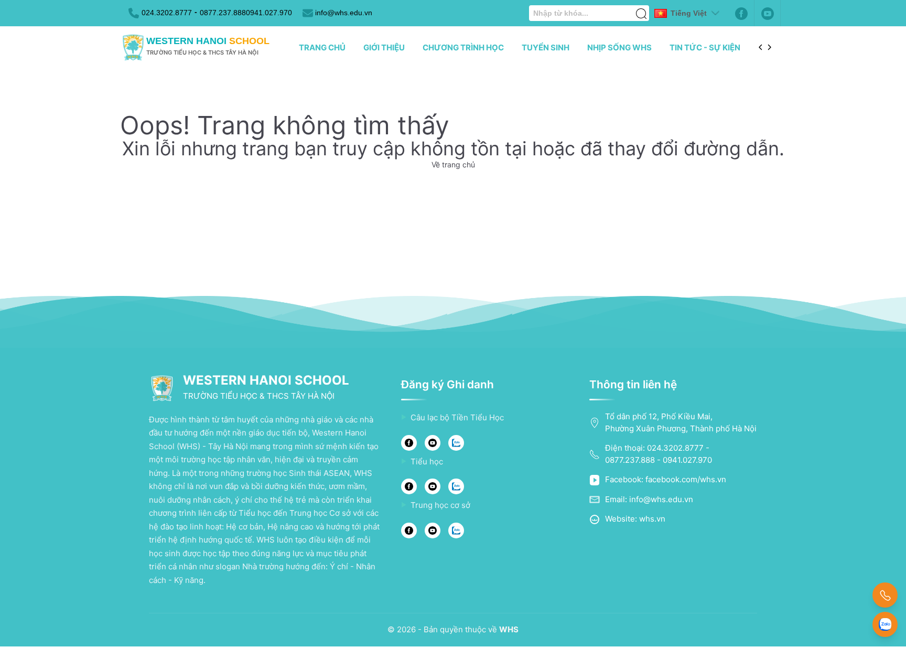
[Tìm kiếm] (641, 8)
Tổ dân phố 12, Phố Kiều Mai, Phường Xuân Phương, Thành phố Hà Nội (681, 422)
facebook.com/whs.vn (685, 479)
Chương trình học (463, 47)
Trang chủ (322, 47)
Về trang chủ (453, 164)
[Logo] (133, 48)
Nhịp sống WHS (619, 47)
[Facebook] (741, 13)
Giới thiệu (384, 47)
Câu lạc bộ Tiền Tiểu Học (457, 417)
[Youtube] (767, 13)
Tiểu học (427, 461)
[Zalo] (456, 443)
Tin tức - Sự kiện (705, 47)
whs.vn (652, 519)
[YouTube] (432, 443)
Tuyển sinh (545, 47)
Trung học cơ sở (440, 505)
